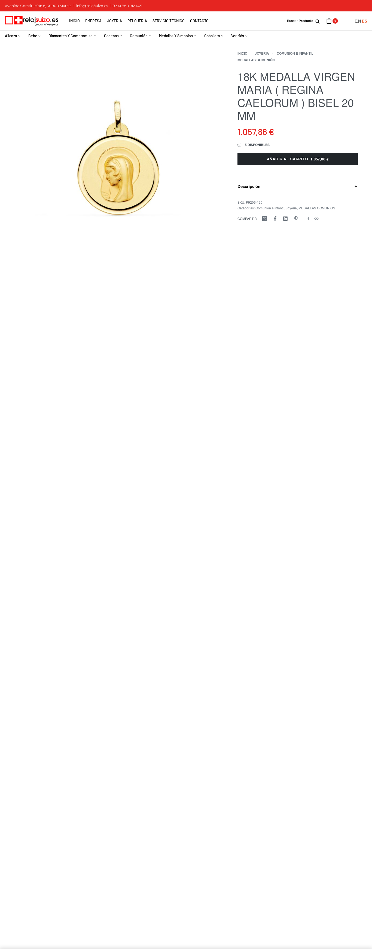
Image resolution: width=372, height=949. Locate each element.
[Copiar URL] (316, 218)
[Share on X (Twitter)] (264, 218)
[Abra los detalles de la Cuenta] (347, 21)
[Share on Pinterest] (295, 218)
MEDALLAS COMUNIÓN (256, 59)
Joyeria (262, 53)
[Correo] (306, 218)
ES (364, 21)
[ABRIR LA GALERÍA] (117, 144)
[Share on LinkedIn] (285, 218)
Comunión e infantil (295, 53)
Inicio (242, 53)
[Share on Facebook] (275, 218)
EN (358, 21)
